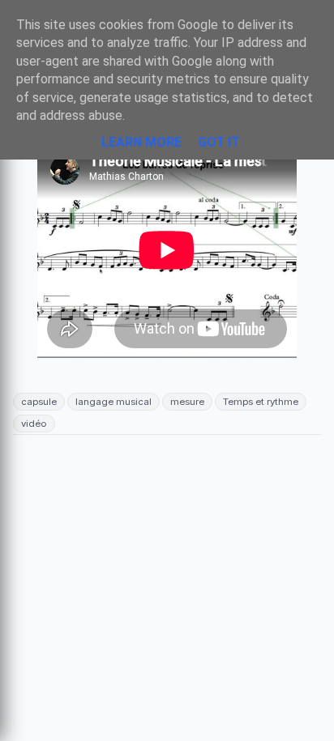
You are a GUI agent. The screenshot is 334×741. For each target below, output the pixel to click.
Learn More (141, 142)
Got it (219, 142)
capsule (39, 401)
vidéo (34, 423)
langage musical (113, 401)
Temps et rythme (260, 401)
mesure (187, 401)
